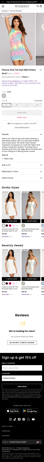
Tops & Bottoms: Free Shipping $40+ (22, 2)
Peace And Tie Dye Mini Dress (19, 69)
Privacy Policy (27, 396)
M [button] (16, 105)
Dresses (5, 11)
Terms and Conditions (13, 396)
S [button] (6, 105)
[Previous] (3, 2)
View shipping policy (22, 127)
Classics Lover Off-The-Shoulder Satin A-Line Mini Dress (10, 230)
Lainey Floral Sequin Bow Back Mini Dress (30, 230)
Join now (22, 386)
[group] (17, 39)
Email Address (8, 363)
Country (6, 373)
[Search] (37, 6)
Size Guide (38, 100)
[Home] (22, 6)
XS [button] (37, 105)
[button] (3, 225)
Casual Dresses (16, 11)
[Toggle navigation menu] (3, 6)
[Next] (41, 2)
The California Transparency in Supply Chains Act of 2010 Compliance (21, 450)
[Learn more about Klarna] (28, 77)
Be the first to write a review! (22, 343)
